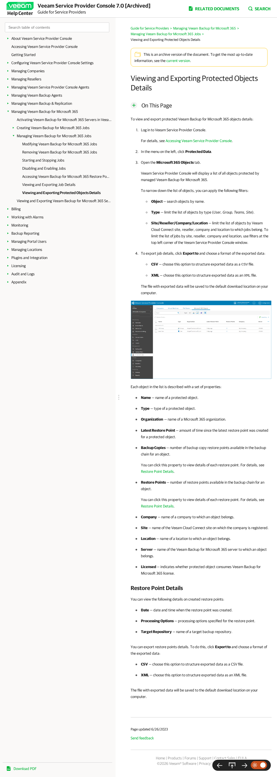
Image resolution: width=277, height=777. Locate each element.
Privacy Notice (210, 763)
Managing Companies (28, 71)
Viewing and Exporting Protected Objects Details (61, 193)
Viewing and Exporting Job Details (48, 184)
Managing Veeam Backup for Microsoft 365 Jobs (54, 136)
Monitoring (19, 225)
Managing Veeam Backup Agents (36, 95)
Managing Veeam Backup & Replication (41, 103)
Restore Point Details (157, 471)
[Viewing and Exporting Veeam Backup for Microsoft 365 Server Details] (244, 765)
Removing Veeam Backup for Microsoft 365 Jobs (59, 152)
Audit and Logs (23, 274)
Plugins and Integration (29, 257)
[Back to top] (232, 765)
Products (175, 758)
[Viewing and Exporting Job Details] (219, 765)
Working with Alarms (27, 217)
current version (178, 60)
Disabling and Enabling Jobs (44, 168)
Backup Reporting (25, 233)
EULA (242, 758)
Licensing (18, 266)
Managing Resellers (26, 79)
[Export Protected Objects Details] (201, 339)
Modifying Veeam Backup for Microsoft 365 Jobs (59, 144)
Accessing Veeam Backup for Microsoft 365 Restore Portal (66, 176)
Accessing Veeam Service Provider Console (44, 46)
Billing (16, 209)
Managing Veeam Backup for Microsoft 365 (44, 111)
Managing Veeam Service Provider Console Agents (50, 87)
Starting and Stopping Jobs (43, 160)
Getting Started (23, 55)
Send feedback (142, 738)
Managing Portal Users (29, 241)
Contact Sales (224, 758)
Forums (190, 758)
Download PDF (25, 768)
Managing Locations (26, 249)
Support (205, 758)
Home (160, 758)
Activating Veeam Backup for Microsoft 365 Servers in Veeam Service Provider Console (64, 119)
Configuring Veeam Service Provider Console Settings (52, 63)
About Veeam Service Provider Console (41, 38)
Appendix (19, 282)
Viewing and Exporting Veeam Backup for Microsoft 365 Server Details (64, 201)
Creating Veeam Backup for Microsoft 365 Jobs (53, 128)
